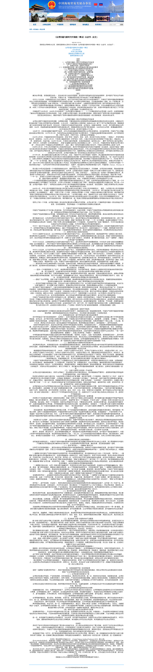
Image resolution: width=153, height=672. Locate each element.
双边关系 (42, 29)
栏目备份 (35, 29)
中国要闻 (60, 24)
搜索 (121, 24)
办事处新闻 (47, 24)
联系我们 (98, 24)
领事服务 (73, 24)
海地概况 (85, 24)
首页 (34, 24)
